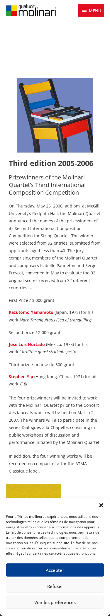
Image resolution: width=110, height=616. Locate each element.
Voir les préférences (55, 602)
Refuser (55, 586)
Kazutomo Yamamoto (31, 312)
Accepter (55, 570)
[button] (101, 505)
